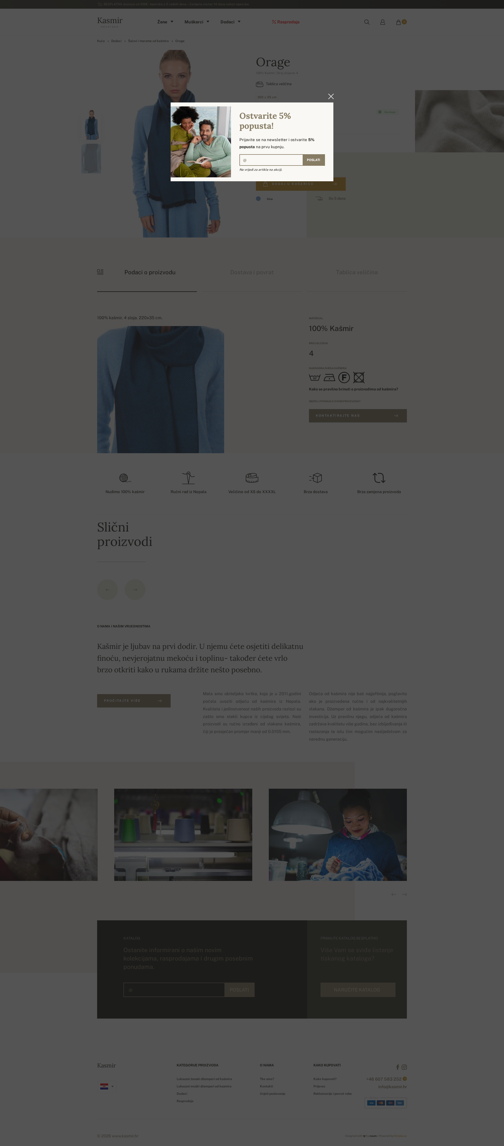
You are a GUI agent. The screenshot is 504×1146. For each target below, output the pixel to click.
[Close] (329, 96)
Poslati (313, 160)
